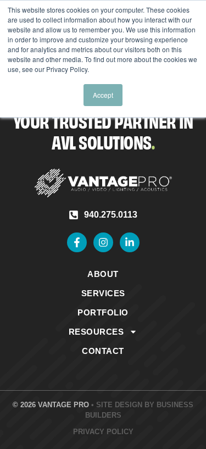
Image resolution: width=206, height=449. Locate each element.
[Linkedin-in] (130, 242)
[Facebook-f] (77, 242)
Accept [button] (103, 94)
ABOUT (103, 274)
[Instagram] (103, 242)
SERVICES (103, 293)
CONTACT (103, 351)
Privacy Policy (103, 432)
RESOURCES (96, 331)
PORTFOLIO (103, 312)
